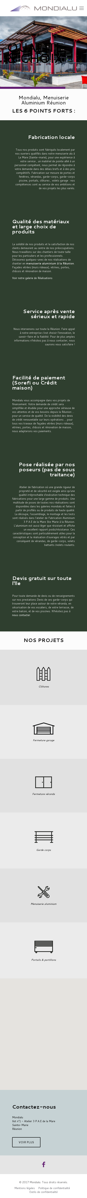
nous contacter (21, 615)
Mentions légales (24, 1188)
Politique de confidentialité (54, 1188)
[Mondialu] (43, 8)
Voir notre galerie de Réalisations (32, 278)
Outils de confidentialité (43, 1192)
